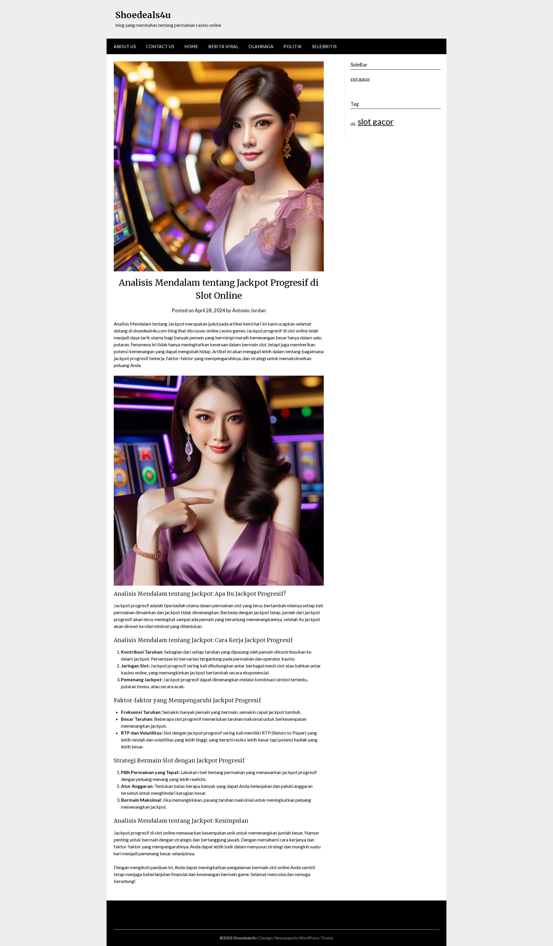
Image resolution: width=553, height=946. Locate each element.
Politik (292, 46)
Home (191, 46)
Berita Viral (223, 46)
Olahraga (261, 46)
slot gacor (360, 79)
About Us (125, 46)
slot (353, 123)
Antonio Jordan (249, 310)
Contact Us (160, 46)
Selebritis (324, 46)
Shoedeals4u (143, 15)
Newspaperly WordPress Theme (303, 937)
